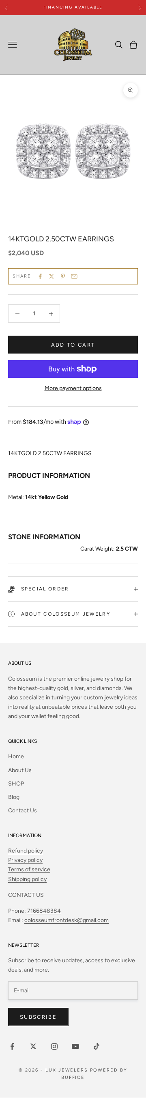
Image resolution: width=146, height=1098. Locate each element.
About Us (20, 770)
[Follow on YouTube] (75, 1046)
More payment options (73, 388)
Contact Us (22, 810)
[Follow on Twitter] (33, 1046)
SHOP (16, 783)
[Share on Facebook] (40, 276)
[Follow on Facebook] (12, 1046)
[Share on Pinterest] (63, 276)
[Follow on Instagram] (54, 1046)
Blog (13, 797)
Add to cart (73, 345)
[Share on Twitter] (51, 276)
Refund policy (25, 850)
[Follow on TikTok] (96, 1046)
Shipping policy (27, 879)
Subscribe (38, 1017)
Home (16, 756)
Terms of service (29, 869)
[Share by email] (74, 276)
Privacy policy (25, 860)
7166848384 (44, 910)
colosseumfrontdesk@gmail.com (66, 920)
